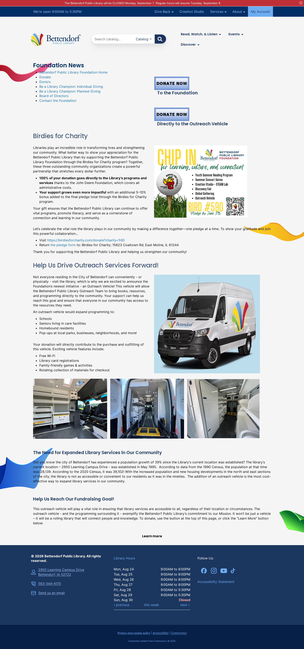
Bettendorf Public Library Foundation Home (73, 72)
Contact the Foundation (57, 100)
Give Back (162, 11)
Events (234, 34)
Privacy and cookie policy (133, 633)
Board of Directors (53, 96)
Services (216, 11)
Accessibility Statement (215, 582)
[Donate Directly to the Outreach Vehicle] (212, 114)
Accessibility (161, 633)
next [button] (184, 605)
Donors (45, 82)
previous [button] (122, 605)
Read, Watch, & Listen (199, 34)
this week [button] (151, 605)
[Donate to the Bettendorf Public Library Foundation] (212, 83)
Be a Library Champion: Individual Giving (71, 86)
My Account (260, 11)
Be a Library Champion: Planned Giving (70, 91)
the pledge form (63, 245)
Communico (179, 633)
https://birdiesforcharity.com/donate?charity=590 (86, 240)
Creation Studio (192, 11)
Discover (188, 44)
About (237, 11)
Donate (45, 77)
